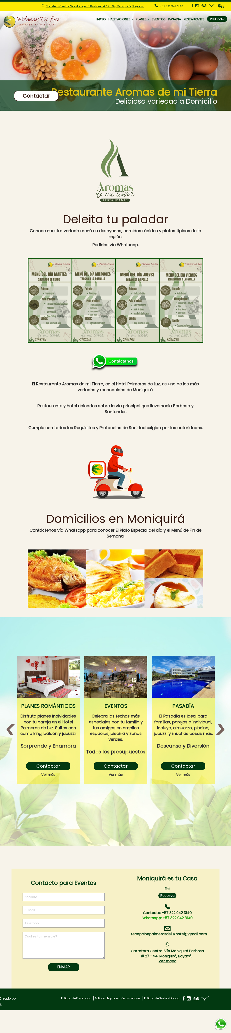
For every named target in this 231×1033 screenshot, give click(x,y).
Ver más (48, 774)
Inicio (101, 19)
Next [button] (220, 729)
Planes (141, 19)
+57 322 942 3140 (167, 918)
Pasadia (174, 19)
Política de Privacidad (76, 998)
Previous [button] (11, 729)
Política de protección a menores (118, 998)
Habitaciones (119, 19)
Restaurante (194, 19)
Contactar (36, 95)
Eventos (159, 19)
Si (200, 1022)
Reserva (167, 895)
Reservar (217, 19)
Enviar (63, 967)
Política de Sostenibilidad (161, 998)
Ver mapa (167, 961)
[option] (48, 720)
